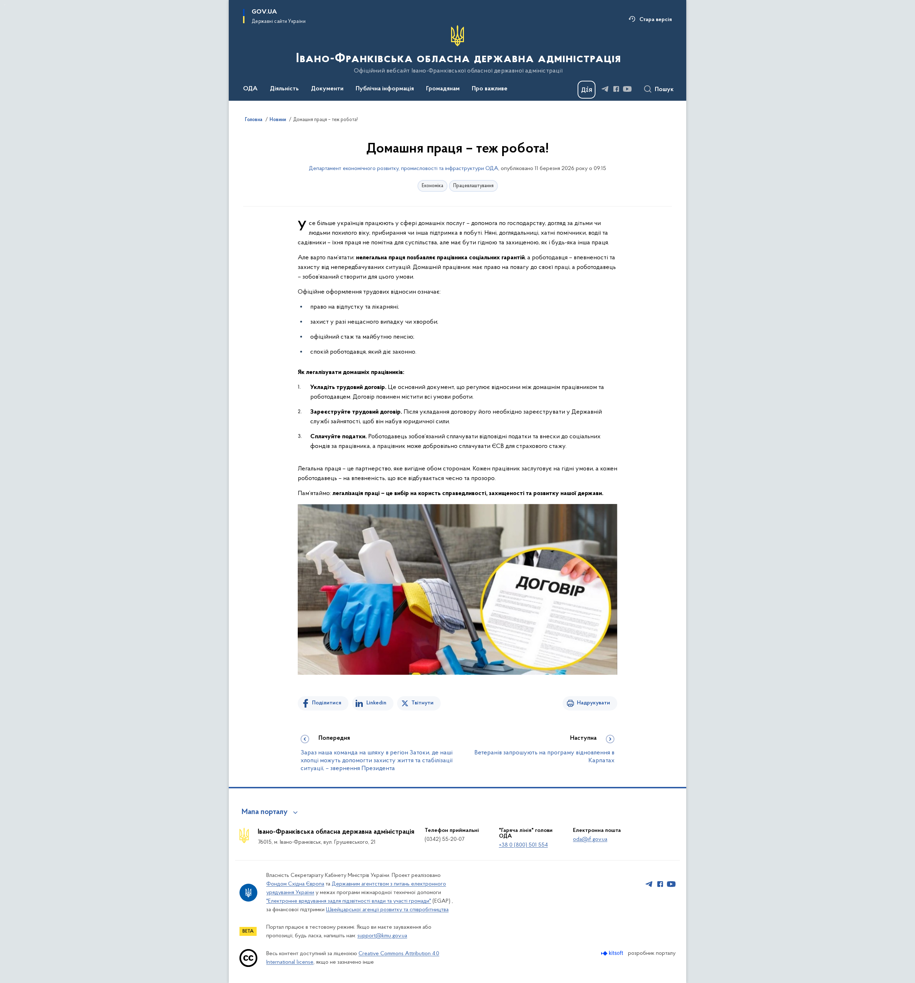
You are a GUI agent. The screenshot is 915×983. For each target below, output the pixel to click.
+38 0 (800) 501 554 (523, 845)
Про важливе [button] (490, 89)
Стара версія (655, 20)
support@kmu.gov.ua (382, 936)
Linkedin (376, 703)
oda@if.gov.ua (590, 839)
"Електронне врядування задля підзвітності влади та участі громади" (348, 901)
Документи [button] (327, 89)
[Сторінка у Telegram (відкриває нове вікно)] (605, 89)
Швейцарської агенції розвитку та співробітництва (387, 910)
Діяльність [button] (284, 89)
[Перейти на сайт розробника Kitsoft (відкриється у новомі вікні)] (612, 953)
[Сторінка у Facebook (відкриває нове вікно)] (616, 89)
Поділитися (326, 703)
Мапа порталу (265, 812)
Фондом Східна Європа (295, 884)
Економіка (432, 186)
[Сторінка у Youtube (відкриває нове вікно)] (627, 89)
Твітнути (422, 703)
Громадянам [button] (443, 89)
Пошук (664, 89)
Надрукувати (593, 703)
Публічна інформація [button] (385, 89)
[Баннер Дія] (586, 90)
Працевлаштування (473, 186)
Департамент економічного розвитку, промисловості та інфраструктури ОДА (403, 168)
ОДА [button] (250, 89)
